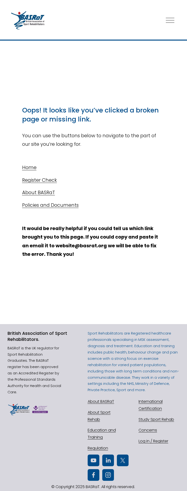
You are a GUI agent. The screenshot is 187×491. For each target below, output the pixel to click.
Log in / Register (153, 441)
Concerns (148, 430)
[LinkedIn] (108, 460)
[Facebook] (93, 475)
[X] (123, 460)
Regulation (98, 448)
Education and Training (102, 433)
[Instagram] (108, 475)
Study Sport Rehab (156, 419)
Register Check (39, 180)
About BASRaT (38, 192)
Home (29, 167)
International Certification (151, 405)
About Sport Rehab (99, 416)
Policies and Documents (50, 205)
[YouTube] (93, 460)
